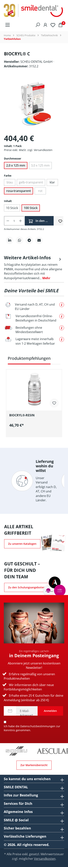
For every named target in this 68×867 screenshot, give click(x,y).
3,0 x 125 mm (40, 165)
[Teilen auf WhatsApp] (19, 240)
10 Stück (12, 208)
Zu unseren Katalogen (22, 544)
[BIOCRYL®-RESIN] (34, 389)
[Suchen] (38, 24)
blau (10, 182)
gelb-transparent (31, 182)
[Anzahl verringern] (7, 220)
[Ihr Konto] (45, 24)
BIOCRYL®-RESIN (22, 415)
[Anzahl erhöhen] (20, 220)
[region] (34, 396)
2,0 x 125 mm (15, 165)
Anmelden (50, 711)
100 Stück (31, 208)
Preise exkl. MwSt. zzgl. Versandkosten (28, 150)
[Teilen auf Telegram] (29, 240)
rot (40, 191)
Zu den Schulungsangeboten (26, 587)
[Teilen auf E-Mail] (39, 240)
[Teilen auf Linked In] (9, 240)
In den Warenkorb (44, 221)
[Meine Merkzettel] (53, 24)
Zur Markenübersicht (34, 765)
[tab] (33, 267)
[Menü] (7, 24)
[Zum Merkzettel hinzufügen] (60, 220)
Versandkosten (45, 859)
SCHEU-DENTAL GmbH (36, 62)
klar (52, 182)
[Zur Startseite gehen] (34, 10)
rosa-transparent (18, 191)
